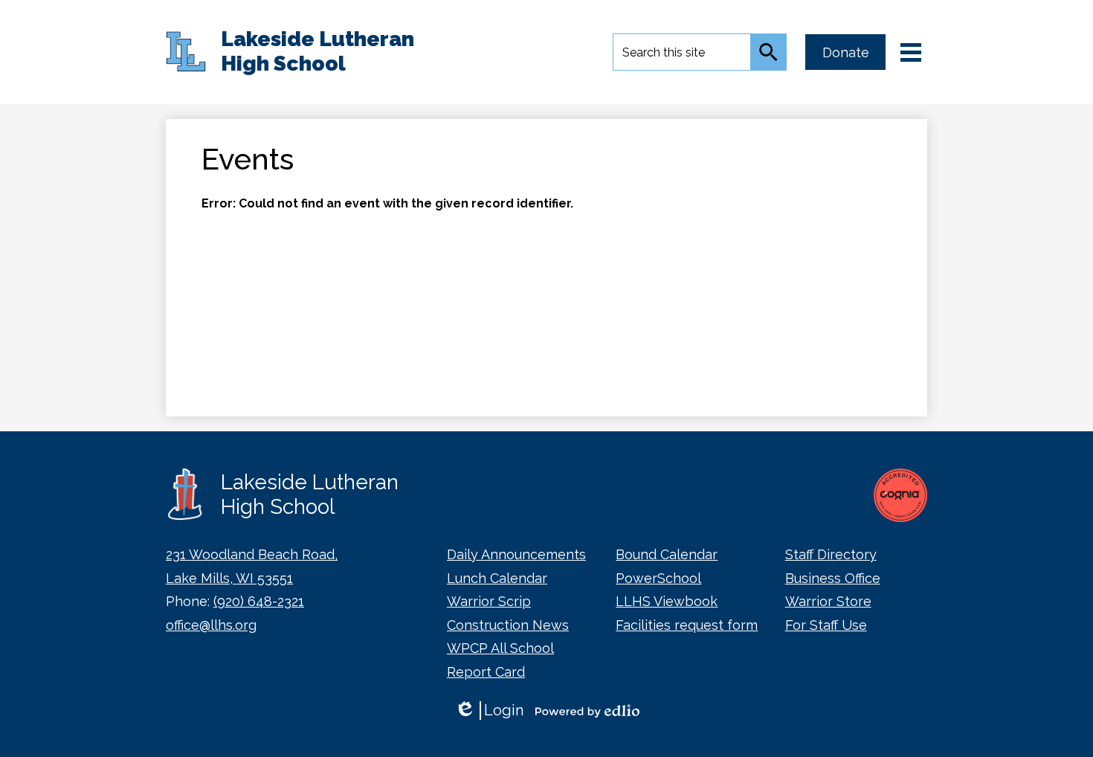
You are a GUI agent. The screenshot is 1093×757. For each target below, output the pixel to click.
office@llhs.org (211, 625)
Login (488, 710)
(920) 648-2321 (258, 601)
